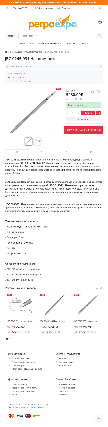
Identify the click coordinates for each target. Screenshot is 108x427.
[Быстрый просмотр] (25, 332)
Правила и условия (21, 358)
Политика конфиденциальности (27, 368)
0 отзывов (26, 81)
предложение (83, 119)
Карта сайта (65, 365)
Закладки (63, 391)
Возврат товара (66, 362)
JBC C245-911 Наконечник (19, 321)
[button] (9, 338)
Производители (19, 384)
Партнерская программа (24, 391)
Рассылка (63, 394)
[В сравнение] (93, 91)
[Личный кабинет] (99, 8)
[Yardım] (93, 8)
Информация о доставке (51, 43)
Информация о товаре (20, 66)
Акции (15, 394)
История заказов (67, 387)
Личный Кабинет (67, 384)
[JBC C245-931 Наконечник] (33, 112)
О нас (23, 43)
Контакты (71, 43)
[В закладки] (98, 91)
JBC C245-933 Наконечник (52, 321)
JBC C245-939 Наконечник (86, 321)
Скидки (84, 43)
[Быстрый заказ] (98, 113)
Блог (32, 43)
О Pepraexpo (18, 365)
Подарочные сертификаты (24, 387)
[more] (28, 332)
